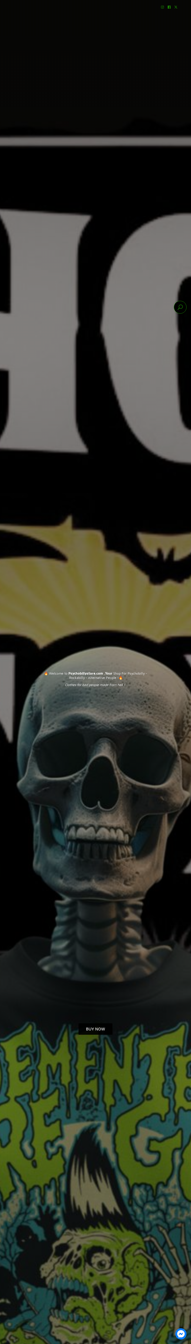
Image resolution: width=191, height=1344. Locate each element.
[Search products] (180, 307)
